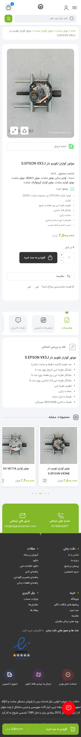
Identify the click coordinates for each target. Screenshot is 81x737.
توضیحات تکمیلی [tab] (43, 328)
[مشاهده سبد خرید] (8, 7)
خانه (73, 31)
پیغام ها (34, 610)
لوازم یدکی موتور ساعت (53, 178)
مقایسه (75, 616)
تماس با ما (73, 555)
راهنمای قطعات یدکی (27, 583)
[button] (48, 493)
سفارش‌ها (33, 605)
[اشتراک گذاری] (24, 131)
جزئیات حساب (31, 599)
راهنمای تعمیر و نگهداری (26, 577)
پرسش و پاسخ (71, 566)
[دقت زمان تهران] (40, 7)
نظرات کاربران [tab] (18, 328)
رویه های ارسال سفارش (67, 622)
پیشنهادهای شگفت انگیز (66, 605)
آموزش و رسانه (31, 555)
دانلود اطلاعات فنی (29, 566)
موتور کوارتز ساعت (43, 31)
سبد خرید (74, 610)
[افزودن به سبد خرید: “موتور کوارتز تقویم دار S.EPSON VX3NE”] (44, 480)
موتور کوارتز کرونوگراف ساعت (39, 182)
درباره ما (75, 561)
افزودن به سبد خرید (34, 257)
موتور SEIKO (33, 178)
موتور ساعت (61, 31)
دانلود (35, 561)
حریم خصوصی (72, 572)
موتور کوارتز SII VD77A (16, 468)
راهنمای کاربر (31, 572)
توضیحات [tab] (66, 328)
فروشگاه (75, 599)
